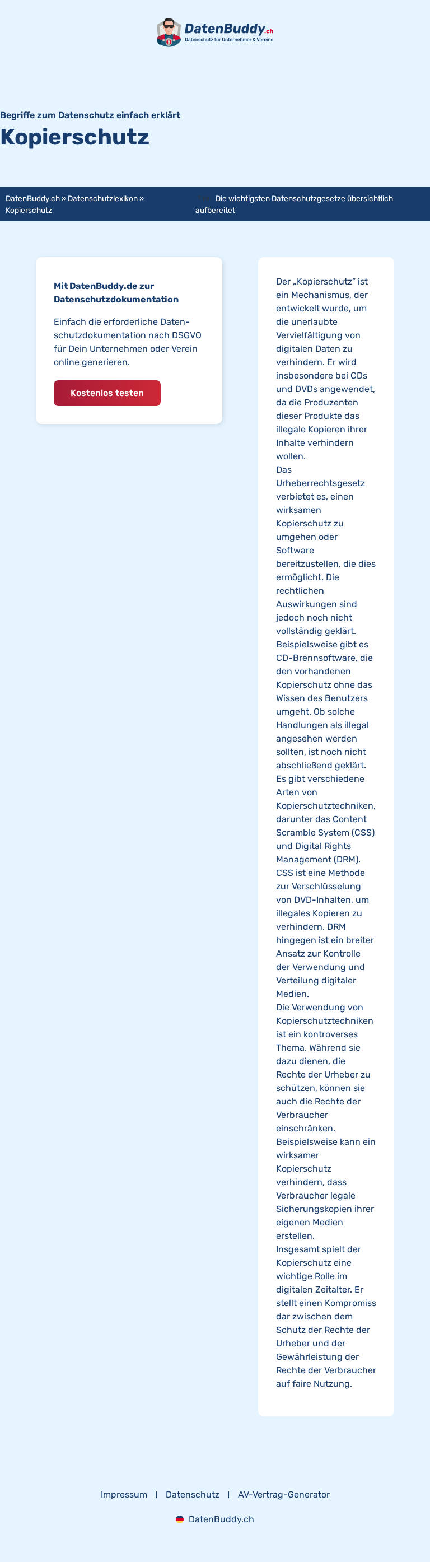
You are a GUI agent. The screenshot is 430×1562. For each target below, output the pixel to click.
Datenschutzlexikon (103, 198)
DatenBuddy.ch (33, 198)
